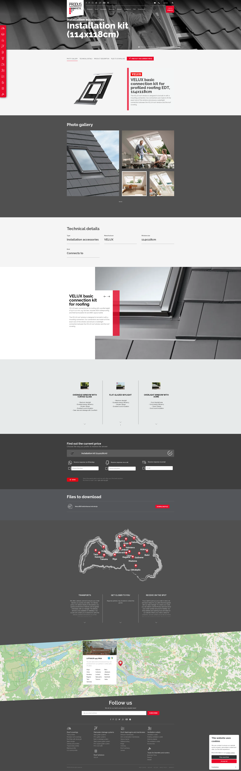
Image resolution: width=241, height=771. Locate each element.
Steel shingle (71, 741)
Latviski (165, 3)
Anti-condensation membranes (129, 737)
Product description (101, 58)
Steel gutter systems (100, 734)
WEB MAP (150, 767)
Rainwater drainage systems (104, 732)
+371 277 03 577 (102, 480)
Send (74, 480)
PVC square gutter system (102, 743)
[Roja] (103, 547)
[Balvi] (147, 551)
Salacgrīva (98, 677)
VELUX (96, 757)
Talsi (88, 679)
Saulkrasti (107, 677)
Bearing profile (71, 748)
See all (120, 201)
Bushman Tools (152, 755)
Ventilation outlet (152, 734)
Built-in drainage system (101, 739)
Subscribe (153, 713)
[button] (120, 663)
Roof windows (99, 755)
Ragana (89, 677)
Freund (149, 757)
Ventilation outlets (153, 732)
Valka (106, 679)
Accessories (151, 743)
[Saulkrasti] (120, 548)
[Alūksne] (144, 545)
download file (162, 506)
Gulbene (98, 672)
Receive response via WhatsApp (84, 462)
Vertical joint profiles (73, 743)
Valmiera (89, 682)
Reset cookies (142, 767)
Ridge (122, 743)
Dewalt (149, 759)
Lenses (122, 750)
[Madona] (133, 557)
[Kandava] (99, 553)
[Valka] (134, 538)
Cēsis (88, 672)
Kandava (89, 674)
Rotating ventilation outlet (155, 737)
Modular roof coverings (74, 737)
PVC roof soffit (98, 746)
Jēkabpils (107, 672)
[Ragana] (126, 553)
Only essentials (224, 757)
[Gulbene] (139, 553)
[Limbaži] (124, 546)
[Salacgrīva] (119, 537)
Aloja (88, 669)
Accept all (224, 761)
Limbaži (97, 674)
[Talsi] (96, 550)
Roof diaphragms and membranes (132, 732)
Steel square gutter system (102, 741)
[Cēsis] (129, 552)
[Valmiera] (130, 543)
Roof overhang (125, 748)
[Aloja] (126, 539)
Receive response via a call (119, 462)
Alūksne (97, 669)
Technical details (86, 58)
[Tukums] (104, 555)
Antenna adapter (152, 739)
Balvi (105, 669)
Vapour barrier (124, 739)
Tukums (97, 679)
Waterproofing (124, 741)
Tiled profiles (71, 734)
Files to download (118, 58)
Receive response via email (156, 462)
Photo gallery (72, 58)
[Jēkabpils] (136, 566)
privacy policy (230, 752)
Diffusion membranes (126, 734)
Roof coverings (72, 732)
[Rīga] (115, 555)
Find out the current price (141, 58)
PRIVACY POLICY (163, 767)
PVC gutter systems (100, 737)
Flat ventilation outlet (153, 741)
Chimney (123, 746)
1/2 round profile (72, 750)
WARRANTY (171, 767)
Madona (106, 674)
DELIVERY (156, 767)
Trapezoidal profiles (73, 746)
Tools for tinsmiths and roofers (158, 753)
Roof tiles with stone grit (74, 739)
